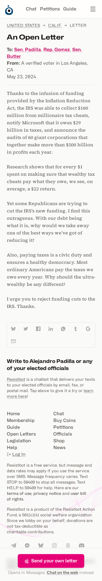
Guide (69, 9)
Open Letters (21, 434)
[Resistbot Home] (9, 14)
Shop (59, 440)
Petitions (50, 9)
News (59, 447)
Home (13, 413)
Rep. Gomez (56, 49)
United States (23, 25)
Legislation (19, 440)
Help (12, 447)
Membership (21, 420)
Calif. (55, 25)
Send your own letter (54, 560)
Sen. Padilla (27, 49)
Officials (62, 434)
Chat (31, 9)
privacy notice (47, 493)
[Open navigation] (93, 9)
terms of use (19, 493)
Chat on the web (62, 572)
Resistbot (16, 379)
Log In (19, 454)
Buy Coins (64, 420)
